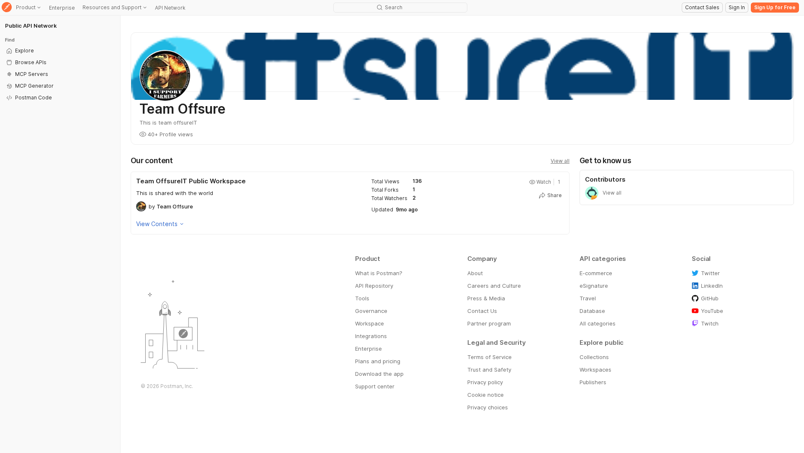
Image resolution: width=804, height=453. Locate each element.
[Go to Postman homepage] (7, 7)
